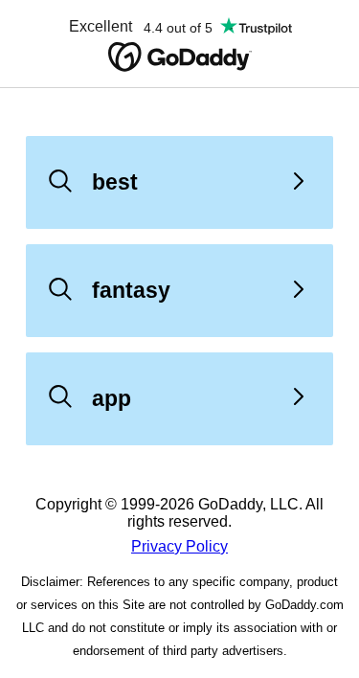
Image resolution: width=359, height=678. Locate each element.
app (111, 398)
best (115, 182)
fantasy (131, 290)
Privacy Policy (179, 546)
